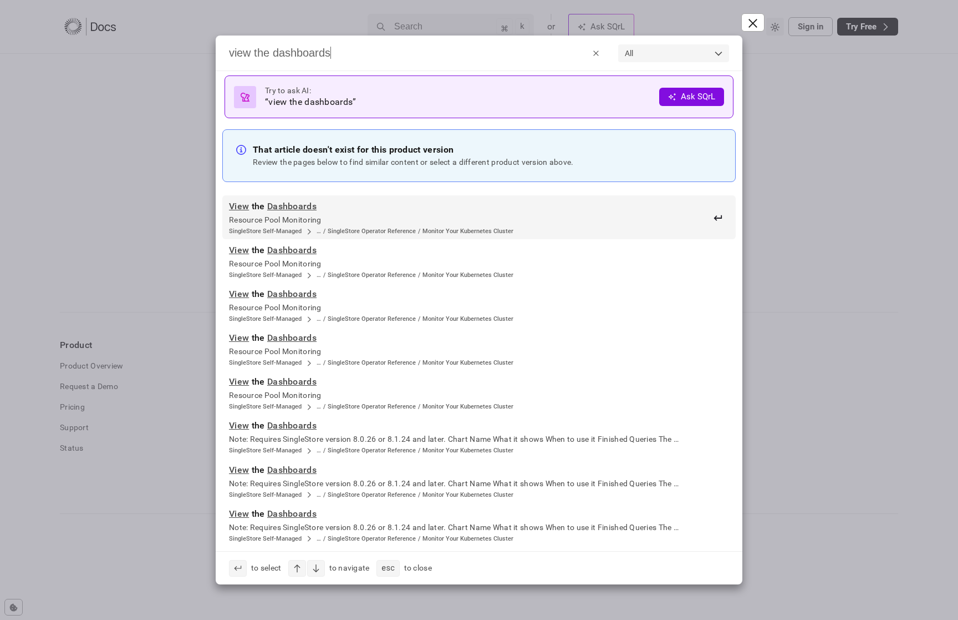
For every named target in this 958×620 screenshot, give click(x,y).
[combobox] (673, 53)
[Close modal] (753, 22)
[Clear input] (596, 52)
